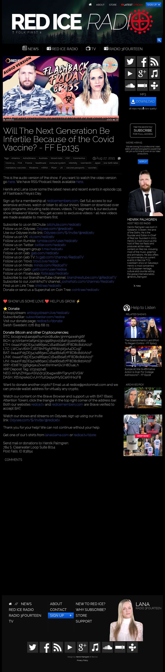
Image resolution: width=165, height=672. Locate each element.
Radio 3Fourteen (125, 49)
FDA (20, 163)
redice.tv (37, 404)
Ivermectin (86, 163)
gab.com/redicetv (45, 253)
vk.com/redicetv (41, 237)
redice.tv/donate (49, 321)
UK (61, 168)
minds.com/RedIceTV (50, 265)
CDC (67, 158)
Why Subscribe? (91, 610)
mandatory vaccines (16, 168)
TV (93, 49)
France (28, 163)
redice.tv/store (85, 435)
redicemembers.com (62, 201)
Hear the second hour (143, 130)
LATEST (133, 4)
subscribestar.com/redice (45, 317)
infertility (73, 163)
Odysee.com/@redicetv (55, 229)
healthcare (41, 163)
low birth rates (111, 163)
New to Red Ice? (90, 604)
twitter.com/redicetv (50, 245)
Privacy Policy (82, 660)
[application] (61, 89)
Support (84, 621)
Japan (97, 163)
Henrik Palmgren (82, 657)
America (15, 158)
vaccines (92, 168)
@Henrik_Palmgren (137, 277)
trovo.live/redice (45, 261)
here (11, 182)
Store (113, 4)
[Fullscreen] (117, 120)
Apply (143, 161)
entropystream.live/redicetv (48, 313)
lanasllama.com (57, 435)
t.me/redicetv (52, 249)
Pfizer (54, 168)
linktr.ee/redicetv (48, 286)
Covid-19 (10, 163)
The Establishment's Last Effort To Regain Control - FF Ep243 (142, 342)
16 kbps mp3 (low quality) (143, 108)
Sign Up (152, 4)
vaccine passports (75, 168)
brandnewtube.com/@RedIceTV (91, 278)
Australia (43, 158)
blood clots (56, 158)
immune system (57, 163)
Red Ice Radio (64, 49)
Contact (58, 610)
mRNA (44, 168)
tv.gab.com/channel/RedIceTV (60, 257)
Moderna (33, 168)
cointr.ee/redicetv (85, 290)
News (33, 49)
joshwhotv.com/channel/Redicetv (88, 282)
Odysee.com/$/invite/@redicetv (69, 233)
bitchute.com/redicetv (64, 225)
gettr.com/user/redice (49, 269)
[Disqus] (61, 493)
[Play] (4, 120)
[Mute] (114, 120)
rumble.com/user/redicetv (57, 241)
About (100, 4)
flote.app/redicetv (55, 273)
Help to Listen (142, 307)
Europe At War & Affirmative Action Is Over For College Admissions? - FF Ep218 (140, 372)
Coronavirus (79, 158)
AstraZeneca (29, 158)
